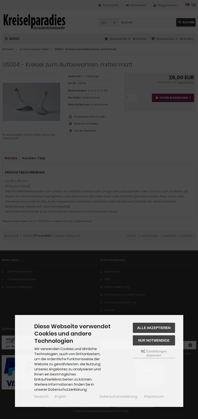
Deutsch (41, 396)
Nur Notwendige (154, 340)
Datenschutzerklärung (118, 396)
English (60, 396)
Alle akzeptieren (153, 328)
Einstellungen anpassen (156, 353)
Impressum (154, 396)
